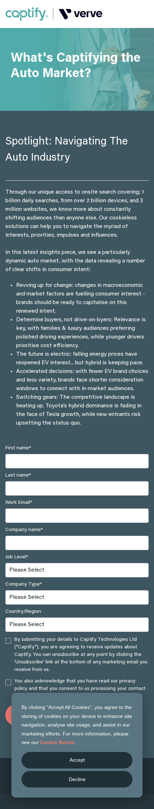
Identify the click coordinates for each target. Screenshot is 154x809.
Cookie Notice (57, 742)
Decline (77, 779)
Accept (77, 760)
